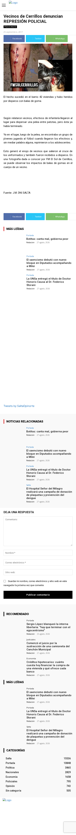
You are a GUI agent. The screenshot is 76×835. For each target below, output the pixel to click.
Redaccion (30, 242)
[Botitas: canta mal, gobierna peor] (14, 242)
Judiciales (31, 639)
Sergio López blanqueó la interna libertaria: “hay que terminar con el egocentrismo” (48, 627)
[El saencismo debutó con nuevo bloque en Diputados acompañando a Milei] (14, 263)
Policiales (10, 26)
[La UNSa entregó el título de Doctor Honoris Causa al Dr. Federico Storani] (14, 282)
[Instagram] (69, 816)
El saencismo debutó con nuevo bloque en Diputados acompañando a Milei (49, 263)
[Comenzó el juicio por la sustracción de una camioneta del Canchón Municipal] (14, 646)
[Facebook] (63, 816)
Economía (31, 658)
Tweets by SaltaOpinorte (19, 406)
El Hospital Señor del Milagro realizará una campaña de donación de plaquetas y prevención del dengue (49, 493)
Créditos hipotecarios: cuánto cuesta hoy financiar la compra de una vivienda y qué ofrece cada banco (48, 666)
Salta (28, 485)
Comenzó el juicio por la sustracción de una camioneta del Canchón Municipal (48, 646)
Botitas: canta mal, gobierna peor (47, 238)
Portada (30, 235)
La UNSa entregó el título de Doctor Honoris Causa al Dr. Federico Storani (49, 282)
